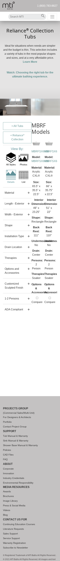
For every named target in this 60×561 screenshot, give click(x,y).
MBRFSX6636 (40, 151)
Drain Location (13, 247)
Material (9, 192)
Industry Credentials (13, 478)
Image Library (10, 500)
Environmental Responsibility (18, 482)
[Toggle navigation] (52, 16)
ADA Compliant (14, 309)
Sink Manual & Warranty (15, 440)
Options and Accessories (12, 270)
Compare (37, 302)
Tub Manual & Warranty (15, 436)
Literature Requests (13, 529)
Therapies (11, 258)
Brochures (8, 496)
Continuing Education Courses (19, 524)
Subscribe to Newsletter (15, 547)
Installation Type (14, 236)
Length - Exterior (14, 203)
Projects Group (15, 408)
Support (9, 431)
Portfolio (7, 422)
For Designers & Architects (17, 417)
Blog (5, 515)
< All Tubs (17, 126)
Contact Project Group (14, 426)
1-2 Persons (12, 298)
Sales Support (10, 533)
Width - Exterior (14, 214)
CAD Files (8, 454)
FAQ (5, 459)
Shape (8, 225)
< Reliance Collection (17, 137)
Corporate (8, 468)
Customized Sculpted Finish (14, 285)
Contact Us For (15, 519)
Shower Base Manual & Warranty (20, 445)
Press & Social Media (14, 505)
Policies (7, 450)
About (8, 464)
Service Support (11, 538)
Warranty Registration (14, 543)
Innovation (8, 473)
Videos (6, 510)
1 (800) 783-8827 (47, 5)
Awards (7, 491)
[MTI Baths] (8, 6)
